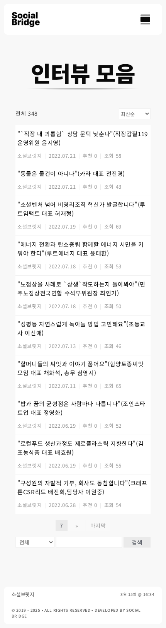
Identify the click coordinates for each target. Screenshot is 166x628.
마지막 (98, 525)
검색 (137, 542)
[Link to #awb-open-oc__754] (145, 19)
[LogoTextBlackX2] (29, 15)
